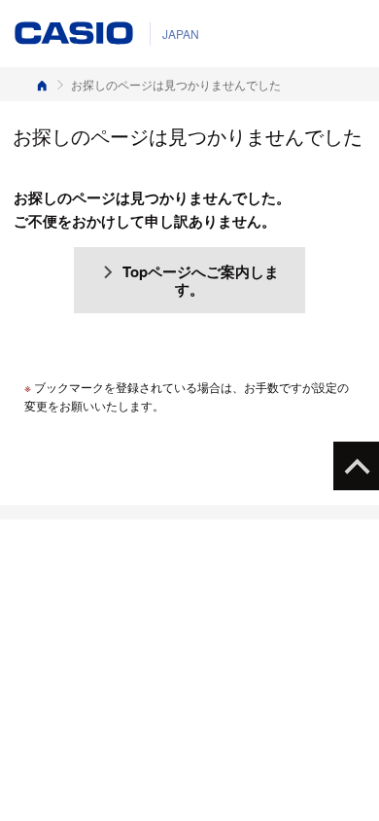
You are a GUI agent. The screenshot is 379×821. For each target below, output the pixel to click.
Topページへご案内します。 (200, 280)
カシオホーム (42, 84)
